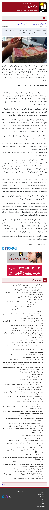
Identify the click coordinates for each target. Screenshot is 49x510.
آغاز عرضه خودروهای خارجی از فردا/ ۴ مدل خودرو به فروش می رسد (25, 365)
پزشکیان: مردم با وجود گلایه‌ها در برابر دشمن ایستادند (28, 307)
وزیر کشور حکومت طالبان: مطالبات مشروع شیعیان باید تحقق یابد (25, 426)
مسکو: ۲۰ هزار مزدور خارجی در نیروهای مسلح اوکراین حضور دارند (25, 325)
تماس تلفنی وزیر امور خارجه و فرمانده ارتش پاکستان (28, 290)
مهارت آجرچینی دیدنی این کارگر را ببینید (32, 436)
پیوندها (42, 502)
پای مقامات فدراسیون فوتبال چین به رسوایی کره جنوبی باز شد (26, 423)
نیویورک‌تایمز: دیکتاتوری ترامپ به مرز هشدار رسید (29, 448)
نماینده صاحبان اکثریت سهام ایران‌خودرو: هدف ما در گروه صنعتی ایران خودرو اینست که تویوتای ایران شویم (23, 334)
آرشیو (43, 492)
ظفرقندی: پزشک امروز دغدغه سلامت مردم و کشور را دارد (28, 328)
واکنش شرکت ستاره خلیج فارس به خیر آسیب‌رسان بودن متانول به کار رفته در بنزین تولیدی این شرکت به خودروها (23, 412)
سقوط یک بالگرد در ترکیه (36, 352)
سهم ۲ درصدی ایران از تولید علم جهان (33, 357)
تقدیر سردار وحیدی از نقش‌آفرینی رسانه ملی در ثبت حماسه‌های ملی (25, 360)
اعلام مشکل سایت (40, 507)
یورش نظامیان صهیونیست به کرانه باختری (31, 340)
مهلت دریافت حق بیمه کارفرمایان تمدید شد (31, 372)
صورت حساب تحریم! (37, 374)
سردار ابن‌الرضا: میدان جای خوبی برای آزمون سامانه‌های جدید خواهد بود (23, 385)
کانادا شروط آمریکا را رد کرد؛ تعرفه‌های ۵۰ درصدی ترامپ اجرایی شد (25, 397)
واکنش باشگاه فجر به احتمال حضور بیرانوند (31, 318)
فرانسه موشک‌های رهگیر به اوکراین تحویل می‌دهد (29, 390)
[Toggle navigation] (5, 18)
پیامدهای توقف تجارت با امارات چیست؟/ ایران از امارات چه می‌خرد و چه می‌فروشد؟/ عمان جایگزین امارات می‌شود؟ (23, 465)
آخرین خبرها (41, 494)
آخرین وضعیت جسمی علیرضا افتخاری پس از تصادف (29, 416)
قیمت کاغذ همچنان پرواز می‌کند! (34, 455)
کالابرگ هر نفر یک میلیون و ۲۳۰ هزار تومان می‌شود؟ (29, 471)
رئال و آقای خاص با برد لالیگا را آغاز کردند (32, 288)
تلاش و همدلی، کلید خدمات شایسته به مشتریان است (28, 350)
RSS (43, 504)
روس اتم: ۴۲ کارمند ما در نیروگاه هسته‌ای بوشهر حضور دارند (26, 402)
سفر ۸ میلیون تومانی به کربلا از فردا (33, 399)
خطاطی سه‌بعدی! (38, 433)
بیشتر (3, 484)
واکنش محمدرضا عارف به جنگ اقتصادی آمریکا (30, 379)
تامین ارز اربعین (29, 244)
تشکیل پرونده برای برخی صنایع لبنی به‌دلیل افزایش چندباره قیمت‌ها (24, 418)
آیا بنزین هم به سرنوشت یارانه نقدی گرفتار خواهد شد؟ (28, 462)
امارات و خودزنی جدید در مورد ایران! (33, 438)
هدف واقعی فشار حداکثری (36, 300)
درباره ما (42, 499)
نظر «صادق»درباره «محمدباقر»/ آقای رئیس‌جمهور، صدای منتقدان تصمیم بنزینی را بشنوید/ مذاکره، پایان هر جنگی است (23, 368)
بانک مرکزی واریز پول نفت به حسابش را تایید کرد (30, 387)
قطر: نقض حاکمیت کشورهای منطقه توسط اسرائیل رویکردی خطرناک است (23, 362)
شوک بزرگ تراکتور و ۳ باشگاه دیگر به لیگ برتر (30, 297)
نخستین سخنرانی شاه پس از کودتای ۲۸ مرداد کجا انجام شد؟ (26, 331)
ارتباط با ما (42, 497)
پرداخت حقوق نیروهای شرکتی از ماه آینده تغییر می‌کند (28, 479)
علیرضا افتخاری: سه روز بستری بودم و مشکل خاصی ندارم (28, 285)
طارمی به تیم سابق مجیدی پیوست (34, 382)
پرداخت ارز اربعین (41, 244)
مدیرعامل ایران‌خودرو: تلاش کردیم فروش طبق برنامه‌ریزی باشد (26, 355)
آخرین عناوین (38, 280)
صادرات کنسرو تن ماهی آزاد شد (34, 377)
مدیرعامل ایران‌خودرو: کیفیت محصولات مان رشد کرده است (27, 343)
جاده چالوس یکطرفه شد (36, 404)
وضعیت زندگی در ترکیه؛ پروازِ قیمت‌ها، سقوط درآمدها (28, 469)
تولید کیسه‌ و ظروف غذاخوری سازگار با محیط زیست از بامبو (27, 441)
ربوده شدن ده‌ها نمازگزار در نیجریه (34, 338)
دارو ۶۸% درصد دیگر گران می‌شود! (34, 421)
